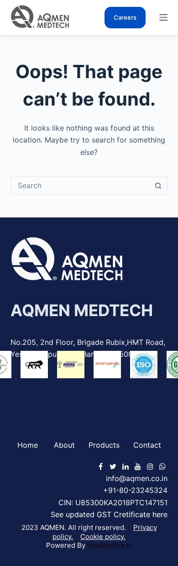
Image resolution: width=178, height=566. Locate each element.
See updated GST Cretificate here (109, 514)
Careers (125, 17)
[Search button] (158, 185)
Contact (147, 445)
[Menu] (163, 17)
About (64, 445)
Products (104, 445)
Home (27, 445)
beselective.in (109, 545)
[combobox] (80, 185)
